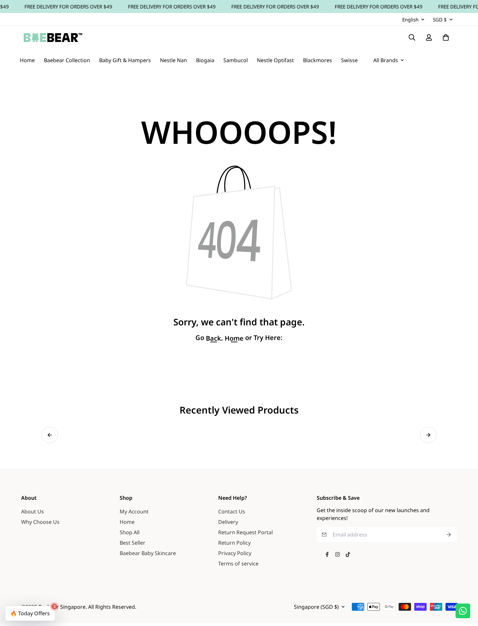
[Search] (412, 37)
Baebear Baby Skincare (148, 553)
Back (213, 338)
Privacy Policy (234, 553)
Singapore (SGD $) (316, 606)
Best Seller (132, 542)
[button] (50, 435)
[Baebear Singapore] (53, 37)
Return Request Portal (245, 532)
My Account (134, 511)
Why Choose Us (40, 521)
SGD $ (440, 19)
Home (127, 521)
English (410, 19)
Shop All (129, 532)
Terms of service (238, 563)
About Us (32, 511)
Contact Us (231, 511)
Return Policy (234, 542)
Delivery (228, 521)
